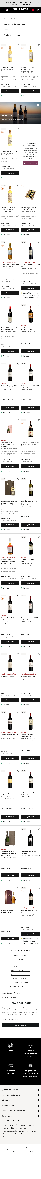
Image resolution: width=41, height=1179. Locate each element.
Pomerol (29, 619)
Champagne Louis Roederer (20, 986)
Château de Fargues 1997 (10, 264)
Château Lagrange (6, 389)
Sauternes (10, 69)
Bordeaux (3, 69)
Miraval (20, 959)
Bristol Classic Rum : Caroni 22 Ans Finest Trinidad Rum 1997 (8, 561)
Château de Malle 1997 (9, 151)
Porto (28, 855)
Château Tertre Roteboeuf (28, 270)
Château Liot (4, 71)
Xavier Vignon (5, 333)
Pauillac (29, 678)
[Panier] (38, 10)
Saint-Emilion (31, 268)
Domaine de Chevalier (27, 506)
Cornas (13, 331)
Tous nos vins (19, 993)
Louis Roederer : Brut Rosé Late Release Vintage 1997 (8, 444)
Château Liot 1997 (7, 67)
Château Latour (25, 679)
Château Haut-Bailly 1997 (30, 386)
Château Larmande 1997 (29, 793)
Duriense (23, 855)
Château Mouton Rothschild (20, 975)
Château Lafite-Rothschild (20, 971)
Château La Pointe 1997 (29, 618)
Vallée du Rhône (5, 331)
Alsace (22, 211)
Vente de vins (7, 993)
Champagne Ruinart (20, 978)
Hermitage (34, 444)
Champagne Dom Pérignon (20, 982)
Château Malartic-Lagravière (29, 740)
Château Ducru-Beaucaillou (28, 333)
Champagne (4, 448)
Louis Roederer (13, 448)
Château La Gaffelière (7, 623)
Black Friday (14, 1125)
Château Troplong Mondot (28, 565)
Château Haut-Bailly (26, 389)
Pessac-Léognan (31, 387)
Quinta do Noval (35, 855)
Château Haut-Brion (20, 963)
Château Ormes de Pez (7, 681)
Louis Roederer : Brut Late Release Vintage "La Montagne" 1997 (9, 853)
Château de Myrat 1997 (9, 208)
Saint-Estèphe (11, 680)
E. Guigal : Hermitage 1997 (30, 442)
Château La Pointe (26, 621)
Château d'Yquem (20, 967)
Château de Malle (6, 155)
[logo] (20, 10)
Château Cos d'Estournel (7, 740)
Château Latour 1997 (28, 676)
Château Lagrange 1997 (9, 386)
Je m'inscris (20, 1025)
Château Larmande (26, 796)
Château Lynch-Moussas (7, 798)
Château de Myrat (6, 211)
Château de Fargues (6, 268)
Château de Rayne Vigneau (28, 72)
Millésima (32, 211)
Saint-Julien (30, 331)
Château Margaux (20, 955)
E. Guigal (23, 446)
